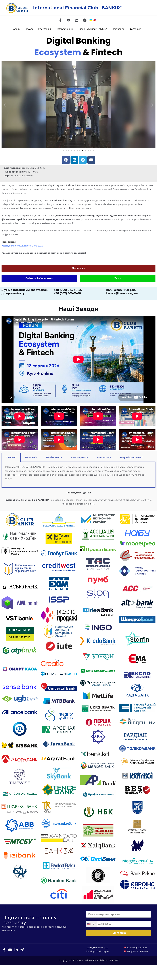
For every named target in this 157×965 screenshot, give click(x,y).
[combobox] (91, 924)
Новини (15, 29)
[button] (5, 105)
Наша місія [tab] (31, 457)
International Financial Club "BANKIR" (77, 7)
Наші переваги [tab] (79, 457)
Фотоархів (135, 29)
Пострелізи (118, 29)
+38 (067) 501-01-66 (137, 947)
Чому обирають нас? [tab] (131, 457)
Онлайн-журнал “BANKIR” (92, 29)
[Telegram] (84, 20)
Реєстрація (44, 29)
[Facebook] (60, 20)
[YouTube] (68, 20)
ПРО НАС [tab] (11, 457)
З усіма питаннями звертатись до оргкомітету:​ (25, 291)
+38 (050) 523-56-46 (137, 951)
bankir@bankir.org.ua (97, 951)
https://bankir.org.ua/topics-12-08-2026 (22, 245)
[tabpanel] (78, 475)
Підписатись (118, 932)
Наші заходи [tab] (104, 457)
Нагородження (64, 29)
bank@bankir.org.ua (97, 947)
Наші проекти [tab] (54, 457)
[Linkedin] (76, 20)
